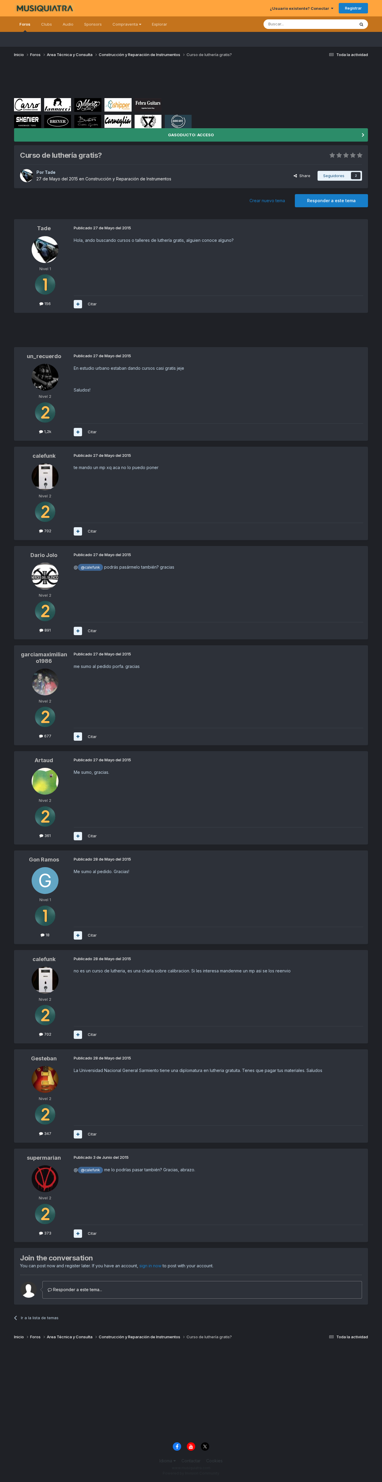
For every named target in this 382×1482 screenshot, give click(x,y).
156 (47, 303)
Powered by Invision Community (191, 1473)
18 (47, 934)
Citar (92, 303)
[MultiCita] (78, 304)
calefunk (44, 456)
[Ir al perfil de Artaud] (45, 781)
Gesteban (44, 1058)
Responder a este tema (331, 200)
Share (303, 175)
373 (47, 1233)
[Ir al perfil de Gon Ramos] (45, 880)
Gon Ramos (44, 859)
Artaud (44, 760)
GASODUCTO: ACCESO (191, 134)
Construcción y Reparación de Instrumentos (128, 178)
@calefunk (90, 567)
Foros (24, 24)
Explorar (159, 24)
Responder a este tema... (77, 1289)
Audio (68, 24)
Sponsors (93, 24)
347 (47, 1133)
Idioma (166, 1460)
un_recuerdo (44, 356)
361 (47, 835)
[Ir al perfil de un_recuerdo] (45, 377)
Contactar (191, 1460)
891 (47, 630)
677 (47, 736)
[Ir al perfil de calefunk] (45, 476)
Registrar (353, 8)
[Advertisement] (122, 79)
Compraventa (126, 24)
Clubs (46, 24)
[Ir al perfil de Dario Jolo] (45, 576)
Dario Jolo (43, 555)
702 (47, 530)
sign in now (150, 1265)
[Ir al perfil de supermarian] (45, 1178)
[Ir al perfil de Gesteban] (45, 1079)
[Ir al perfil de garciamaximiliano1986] (45, 682)
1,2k (47, 431)
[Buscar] (361, 24)
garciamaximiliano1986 (44, 657)
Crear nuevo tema (267, 200)
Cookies (214, 1460)
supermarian (44, 1158)
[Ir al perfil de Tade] (26, 175)
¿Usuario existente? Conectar (300, 8)
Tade (50, 172)
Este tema (338, 24)
